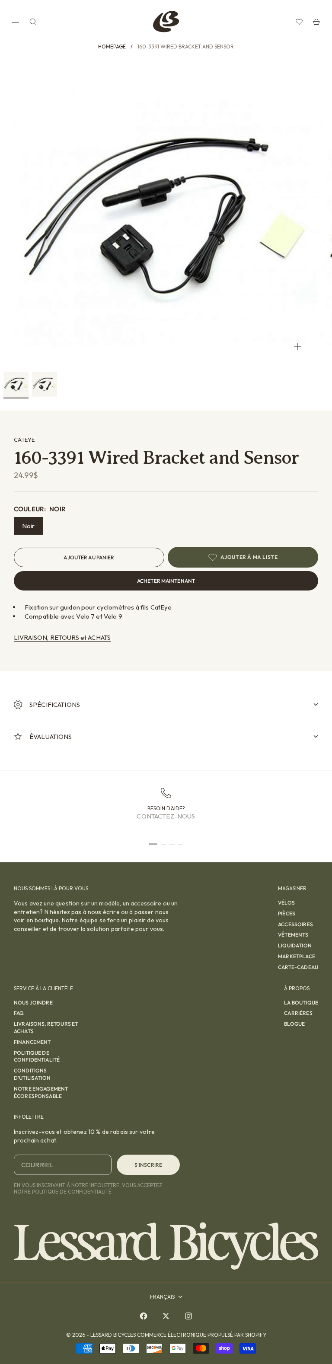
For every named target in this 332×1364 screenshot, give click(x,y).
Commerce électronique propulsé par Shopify (201, 1335)
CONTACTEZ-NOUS (166, 816)
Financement (32, 1042)
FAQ (19, 1013)
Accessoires (295, 924)
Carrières (298, 1013)
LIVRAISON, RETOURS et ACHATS (62, 637)
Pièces (286, 913)
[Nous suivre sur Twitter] (166, 1316)
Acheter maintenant (166, 581)
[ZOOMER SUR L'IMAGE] (297, 346)
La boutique (301, 1002)
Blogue (294, 1024)
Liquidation (295, 945)
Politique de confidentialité (37, 1056)
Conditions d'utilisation (32, 1074)
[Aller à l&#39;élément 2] (44, 384)
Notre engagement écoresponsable (41, 1092)
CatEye (24, 439)
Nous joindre (33, 1002)
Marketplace (296, 956)
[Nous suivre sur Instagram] (188, 1316)
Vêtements (293, 934)
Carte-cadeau (298, 967)
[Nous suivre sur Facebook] (143, 1316)
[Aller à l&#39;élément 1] (16, 384)
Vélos (286, 902)
